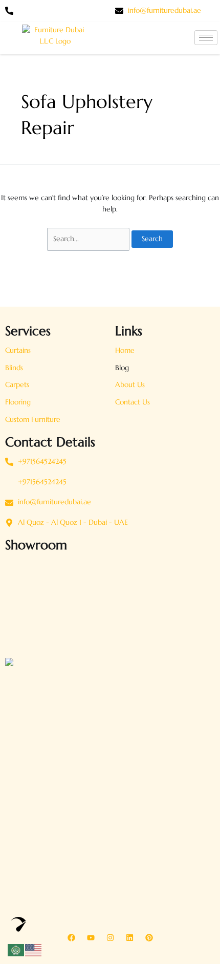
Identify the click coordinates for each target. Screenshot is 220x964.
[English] (33, 949)
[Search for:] (89, 238)
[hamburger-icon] (205, 37)
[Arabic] (16, 949)
